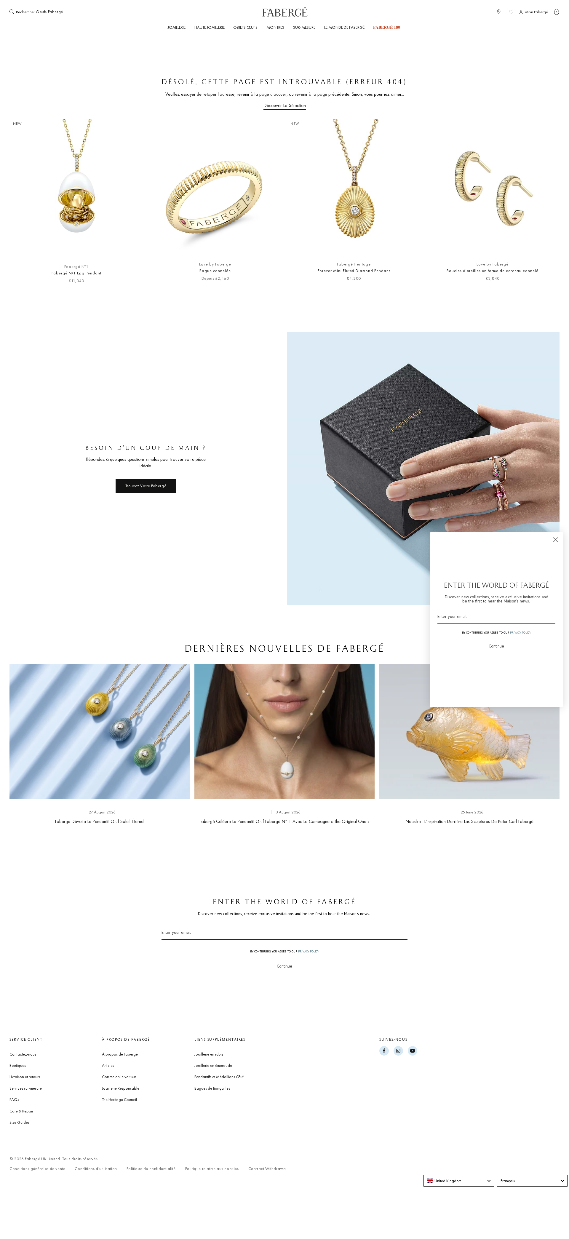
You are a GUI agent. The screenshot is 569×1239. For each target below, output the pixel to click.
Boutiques (17, 1065)
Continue (284, 966)
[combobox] (54, 12)
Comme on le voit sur (119, 1076)
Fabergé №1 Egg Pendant (76, 273)
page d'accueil (273, 94)
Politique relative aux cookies (212, 1168)
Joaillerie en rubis (208, 1054)
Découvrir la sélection (284, 105)
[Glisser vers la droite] (545, 204)
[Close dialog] (555, 540)
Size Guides (19, 1122)
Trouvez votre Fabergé (146, 485)
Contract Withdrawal (267, 1168)
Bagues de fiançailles (212, 1088)
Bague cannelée (215, 270)
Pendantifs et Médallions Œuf (218, 1076)
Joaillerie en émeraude (213, 1065)
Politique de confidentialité (151, 1168)
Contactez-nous (22, 1054)
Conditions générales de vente (37, 1168)
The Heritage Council (119, 1099)
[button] (556, 11)
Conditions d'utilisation (96, 1168)
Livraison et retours (24, 1076)
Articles (108, 1065)
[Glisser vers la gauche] (23, 204)
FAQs (14, 1099)
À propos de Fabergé (120, 1054)
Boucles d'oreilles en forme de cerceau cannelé (492, 270)
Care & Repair (21, 1111)
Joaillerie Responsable (120, 1088)
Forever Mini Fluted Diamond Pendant (354, 270)
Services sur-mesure (25, 1088)
